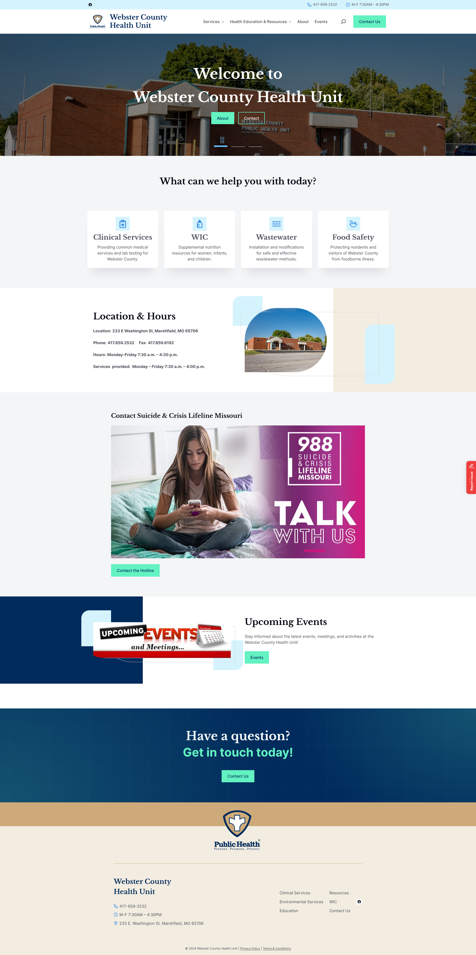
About (222, 118)
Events (256, 657)
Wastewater (276, 237)
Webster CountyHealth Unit (138, 21)
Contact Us (369, 21)
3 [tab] (255, 144)
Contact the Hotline (135, 570)
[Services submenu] (223, 21)
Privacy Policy (250, 948)
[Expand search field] (343, 22)
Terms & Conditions (277, 948)
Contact (251, 118)
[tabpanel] (238, 95)
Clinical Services (122, 237)
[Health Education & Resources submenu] (290, 21)
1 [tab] (220, 144)
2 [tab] (238, 144)
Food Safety (353, 237)
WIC (199, 237)
